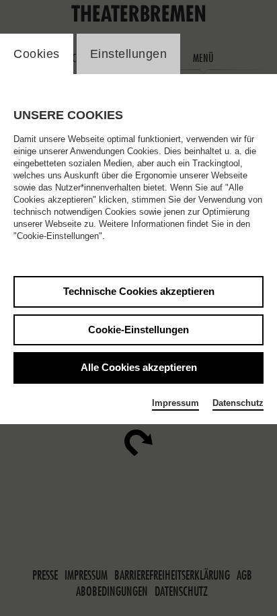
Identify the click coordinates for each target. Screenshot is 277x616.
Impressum (175, 403)
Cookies (36, 54)
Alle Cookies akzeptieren (139, 367)
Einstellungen (128, 54)
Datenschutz (238, 403)
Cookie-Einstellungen (138, 329)
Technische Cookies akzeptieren (138, 291)
